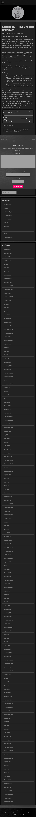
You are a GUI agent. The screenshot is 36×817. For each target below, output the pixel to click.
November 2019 (8, 464)
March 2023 (7, 318)
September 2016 (8, 587)
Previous (4, 139)
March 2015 (7, 649)
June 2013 (6, 725)
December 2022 (8, 329)
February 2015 (8, 653)
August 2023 (7, 300)
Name (12, 172)
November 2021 (8, 377)
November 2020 (8, 420)
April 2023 (7, 315)
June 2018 (6, 525)
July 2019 (6, 478)
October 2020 (7, 424)
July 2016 (6, 594)
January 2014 (8, 700)
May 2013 (6, 729)
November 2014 (8, 663)
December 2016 (8, 580)
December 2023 (8, 286)
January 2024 (8, 282)
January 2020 (8, 456)
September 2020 (8, 427)
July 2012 (6, 765)
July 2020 (6, 435)
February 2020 (8, 453)
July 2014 (6, 678)
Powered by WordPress (18, 810)
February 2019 (8, 496)
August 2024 (7, 260)
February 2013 (8, 740)
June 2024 (6, 267)
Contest (6, 208)
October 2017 (7, 554)
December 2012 (8, 747)
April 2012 (7, 776)
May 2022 (6, 355)
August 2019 (7, 475)
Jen (22, 33)
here (30, 68)
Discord (11, 131)
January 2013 (7, 743)
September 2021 (8, 384)
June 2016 (6, 598)
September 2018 (8, 514)
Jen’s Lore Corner (11, 83)
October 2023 (7, 293)
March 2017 (7, 573)
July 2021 (6, 391)
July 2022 (6, 347)
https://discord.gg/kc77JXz (12, 107)
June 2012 (6, 769)
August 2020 (7, 431)
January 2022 (8, 369)
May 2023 (6, 311)
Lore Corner (7, 219)
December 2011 (8, 791)
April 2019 (7, 489)
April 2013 (7, 732)
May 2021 (6, 398)
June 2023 (6, 307)
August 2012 (7, 761)
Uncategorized (8, 237)
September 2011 (8, 801)
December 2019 (8, 460)
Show (10, 130)
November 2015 (8, 620)
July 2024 (6, 264)
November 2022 (8, 333)
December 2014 (8, 660)
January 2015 (7, 656)
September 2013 (8, 714)
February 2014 (8, 696)
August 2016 (7, 591)
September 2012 (8, 758)
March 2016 (7, 609)
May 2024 (6, 271)
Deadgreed (20, 130)
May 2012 (6, 772)
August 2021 (7, 387)
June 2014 (6, 682)
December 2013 (8, 703)
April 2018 (7, 533)
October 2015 (7, 624)
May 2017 (6, 565)
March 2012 (7, 780)
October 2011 (7, 798)
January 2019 (8, 500)
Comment (18, 153)
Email (24, 172)
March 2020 (7, 449)
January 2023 (8, 326)
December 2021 (8, 373)
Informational (8, 215)
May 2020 (6, 442)
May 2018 (6, 529)
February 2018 (8, 540)
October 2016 (7, 584)
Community (7, 204)
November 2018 (8, 507)
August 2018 (7, 518)
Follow (10, 125)
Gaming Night (8, 212)
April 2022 (7, 358)
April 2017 (7, 569)
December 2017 (8, 547)
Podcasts (6, 226)
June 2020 (7, 438)
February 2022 (8, 366)
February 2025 (8, 249)
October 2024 (7, 257)
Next (33, 139)
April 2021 (7, 402)
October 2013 (7, 711)
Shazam (16, 131)
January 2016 (8, 616)
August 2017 (7, 562)
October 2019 (7, 467)
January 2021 (7, 413)
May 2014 (6, 685)
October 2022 (7, 337)
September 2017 (8, 558)
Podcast (6, 222)
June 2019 (6, 482)
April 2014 (7, 689)
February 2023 (8, 322)
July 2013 (6, 722)
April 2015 (7, 645)
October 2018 (7, 511)
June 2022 (6, 351)
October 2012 (7, 754)
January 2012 (7, 787)
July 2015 (6, 634)
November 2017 (8, 551)
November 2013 (8, 707)
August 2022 (7, 344)
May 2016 (6, 602)
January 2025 (8, 253)
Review (6, 230)
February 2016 (8, 613)
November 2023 (8, 289)
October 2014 (7, 667)
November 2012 (8, 751)
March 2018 (7, 536)
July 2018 (6, 522)
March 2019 (7, 493)
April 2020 (7, 445)
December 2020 (8, 416)
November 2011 (8, 794)
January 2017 (7, 576)
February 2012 (8, 783)
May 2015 (6, 642)
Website (18, 179)
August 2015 (7, 631)
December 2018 (8, 504)
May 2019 (6, 485)
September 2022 (8, 340)
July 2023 (6, 304)
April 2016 (7, 605)
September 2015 (8, 627)
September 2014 (8, 671)
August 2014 (7, 674)
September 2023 (8, 297)
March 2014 (7, 692)
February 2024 (8, 278)
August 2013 (7, 718)
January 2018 (7, 544)
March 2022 (7, 362)
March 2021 (7, 406)
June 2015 (6, 638)
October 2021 (7, 380)
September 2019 (8, 471)
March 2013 (7, 736)
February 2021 (8, 409)
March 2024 (7, 275)
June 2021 (6, 395)
